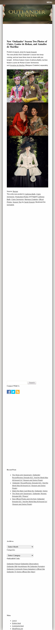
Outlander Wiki (12, 566)
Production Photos (22, 197)
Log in (14, 621)
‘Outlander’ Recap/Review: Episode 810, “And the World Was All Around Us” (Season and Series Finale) (30, 485)
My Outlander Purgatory (36, 566)
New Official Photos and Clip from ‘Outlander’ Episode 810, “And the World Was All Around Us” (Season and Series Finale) (29, 501)
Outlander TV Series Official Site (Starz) (21, 572)
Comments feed (18, 626)
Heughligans (22, 566)
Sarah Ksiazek (31, 52)
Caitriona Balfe (30, 194)
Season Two (17, 202)
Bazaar (15, 191)
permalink (10, 205)
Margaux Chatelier (31, 199)
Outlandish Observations (30, 564)
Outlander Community (15, 569)
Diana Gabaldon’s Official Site (34, 569)
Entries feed (16, 623)
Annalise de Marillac (17, 65)
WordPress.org (17, 629)
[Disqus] (27, 248)
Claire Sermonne (17, 199)
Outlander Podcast (13, 564)
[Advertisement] (23, 411)
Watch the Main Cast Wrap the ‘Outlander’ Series (30, 491)
